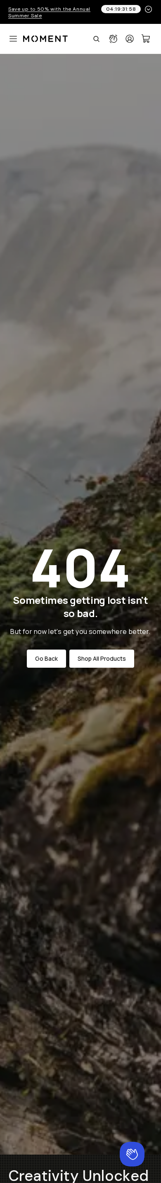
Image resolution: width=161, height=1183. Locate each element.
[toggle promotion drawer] (148, 9)
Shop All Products (102, 658)
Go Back (46, 658)
